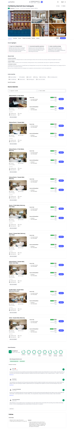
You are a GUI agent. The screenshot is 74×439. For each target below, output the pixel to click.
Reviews (33, 38)
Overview (10, 38)
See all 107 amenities (11, 82)
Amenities (15, 38)
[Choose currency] (58, 2)
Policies (37, 38)
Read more (12, 374)
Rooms (19, 38)
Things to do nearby (26, 38)
